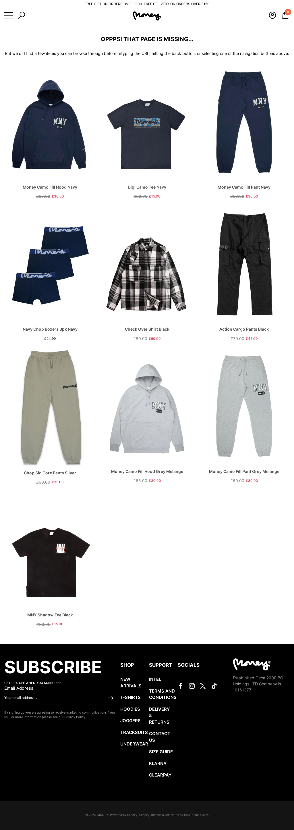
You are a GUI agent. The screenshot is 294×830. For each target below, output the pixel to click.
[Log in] (272, 15)
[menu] (8, 15)
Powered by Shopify (124, 814)
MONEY (102, 814)
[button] (21, 15)
